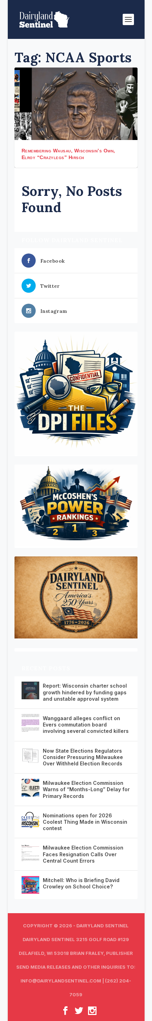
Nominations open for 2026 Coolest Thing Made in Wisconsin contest (85, 821)
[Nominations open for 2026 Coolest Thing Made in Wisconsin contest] (30, 820)
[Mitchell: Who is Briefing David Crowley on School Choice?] (30, 885)
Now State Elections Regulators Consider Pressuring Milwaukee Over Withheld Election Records (83, 757)
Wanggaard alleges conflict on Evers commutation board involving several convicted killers (86, 724)
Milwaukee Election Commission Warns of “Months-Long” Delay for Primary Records (86, 789)
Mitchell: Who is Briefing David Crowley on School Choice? (81, 883)
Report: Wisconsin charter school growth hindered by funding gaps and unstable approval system (85, 692)
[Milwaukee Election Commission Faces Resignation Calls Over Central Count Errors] (30, 852)
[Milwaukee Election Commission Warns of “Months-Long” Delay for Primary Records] (30, 788)
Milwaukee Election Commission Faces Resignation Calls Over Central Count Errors (83, 854)
